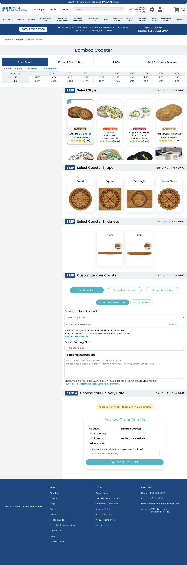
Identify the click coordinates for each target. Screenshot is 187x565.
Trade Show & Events (45, 19)
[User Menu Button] (152, 9)
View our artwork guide (76, 336)
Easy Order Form (87, 290)
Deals (53, 9)
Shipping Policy (103, 509)
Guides (64, 9)
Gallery (53, 498)
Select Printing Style (77, 342)
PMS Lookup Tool (58, 519)
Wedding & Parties (117, 19)
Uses (52, 536)
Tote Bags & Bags (94, 19)
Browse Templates (162, 290)
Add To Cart (127, 462)
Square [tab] (18, 68)
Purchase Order (103, 514)
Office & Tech (129, 19)
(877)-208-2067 (157, 492)
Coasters (18, 39)
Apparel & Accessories (78, 19)
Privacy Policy (102, 492)
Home (8, 39)
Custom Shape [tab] (49, 68)
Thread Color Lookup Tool (62, 525)
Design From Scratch (124, 290)
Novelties (181, 19)
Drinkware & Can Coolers (62, 19)
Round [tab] (7, 68)
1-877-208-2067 (137, 9)
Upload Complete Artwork (112, 302)
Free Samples (38, 9)
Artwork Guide (57, 541)
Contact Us (55, 530)
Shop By (20, 19)
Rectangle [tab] (32, 68)
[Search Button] (122, 9)
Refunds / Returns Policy (108, 498)
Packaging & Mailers (166, 19)
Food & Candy (154, 19)
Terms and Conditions (107, 503)
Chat (144, 11)
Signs (106, 19)
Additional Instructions (79, 355)
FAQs (52, 503)
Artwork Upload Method (80, 311)
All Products (7, 19)
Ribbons (31, 19)
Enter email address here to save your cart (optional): (116, 449)
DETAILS (116, 2)
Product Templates (105, 519)
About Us (54, 492)
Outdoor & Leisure (142, 19)
